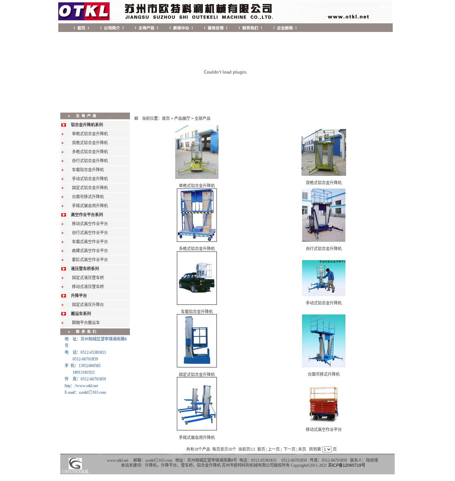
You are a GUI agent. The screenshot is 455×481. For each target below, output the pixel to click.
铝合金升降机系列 (87, 125)
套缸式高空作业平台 (90, 259)
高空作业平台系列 (87, 215)
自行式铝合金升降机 (90, 161)
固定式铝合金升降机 (90, 188)
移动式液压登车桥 (88, 286)
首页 (166, 118)
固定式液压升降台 (88, 304)
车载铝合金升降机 (88, 170)
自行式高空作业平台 (90, 233)
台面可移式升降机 (88, 197)
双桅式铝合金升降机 (90, 143)
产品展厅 (182, 118)
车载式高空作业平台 (90, 242)
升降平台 (79, 295)
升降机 (151, 465)
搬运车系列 (81, 313)
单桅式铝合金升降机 (90, 134)
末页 (302, 449)
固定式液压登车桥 (88, 277)
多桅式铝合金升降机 (90, 152)
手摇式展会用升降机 (90, 206)
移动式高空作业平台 (90, 224)
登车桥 (187, 465)
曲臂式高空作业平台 (90, 250)
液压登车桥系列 (85, 268)
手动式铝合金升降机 (90, 179)
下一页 (289, 449)
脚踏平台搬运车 (86, 322)
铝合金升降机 (209, 465)
